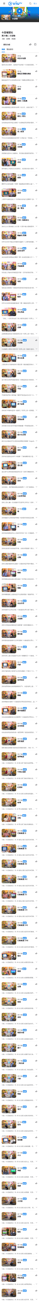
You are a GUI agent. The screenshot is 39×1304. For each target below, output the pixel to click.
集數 (3, 49)
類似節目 (10, 49)
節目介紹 (6, 44)
